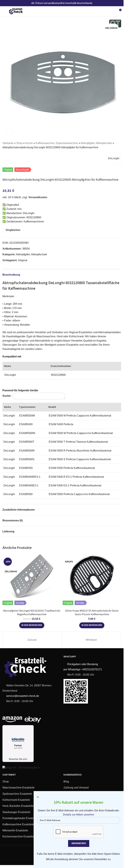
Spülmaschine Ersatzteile (17, 793)
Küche (29, 143)
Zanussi (32, 639)
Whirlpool (91, 639)
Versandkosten (37, 197)
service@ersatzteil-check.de (22, 696)
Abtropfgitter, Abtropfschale (96, 143)
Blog (66, 781)
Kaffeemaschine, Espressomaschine (57, 143)
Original (22, 260)
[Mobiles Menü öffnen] (4, 11)
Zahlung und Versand (76, 787)
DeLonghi (113, 158)
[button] (31, 625)
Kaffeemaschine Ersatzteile (18, 824)
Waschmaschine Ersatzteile (18, 787)
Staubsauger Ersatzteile (16, 812)
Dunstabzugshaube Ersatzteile (20, 818)
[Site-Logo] (15, 10)
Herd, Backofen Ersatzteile (17, 806)
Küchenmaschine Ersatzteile (19, 836)
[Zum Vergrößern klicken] (8, 131)
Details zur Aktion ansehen (78, 814)
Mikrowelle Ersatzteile (15, 830)
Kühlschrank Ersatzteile (16, 799)
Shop (19, 143)
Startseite (7, 143)
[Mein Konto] (113, 11)
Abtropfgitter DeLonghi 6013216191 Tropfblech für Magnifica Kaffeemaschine (31, 612)
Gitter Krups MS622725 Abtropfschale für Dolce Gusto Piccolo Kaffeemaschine (91, 612)
